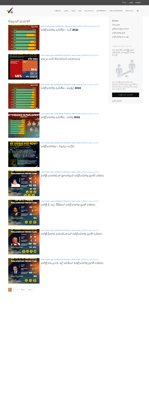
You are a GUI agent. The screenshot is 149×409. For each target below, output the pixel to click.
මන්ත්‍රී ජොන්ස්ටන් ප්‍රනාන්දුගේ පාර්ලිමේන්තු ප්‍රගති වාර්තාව (72, 175)
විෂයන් (73, 11)
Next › (23, 290)
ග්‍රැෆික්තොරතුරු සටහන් (120, 29)
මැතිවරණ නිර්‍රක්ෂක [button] (115, 11)
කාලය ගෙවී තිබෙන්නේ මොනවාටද (60, 59)
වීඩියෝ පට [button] (129, 11)
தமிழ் (131, 2)
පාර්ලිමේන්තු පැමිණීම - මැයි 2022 (59, 29)
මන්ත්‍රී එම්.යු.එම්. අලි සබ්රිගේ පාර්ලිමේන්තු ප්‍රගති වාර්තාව (72, 263)
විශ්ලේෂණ (116, 25)
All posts (115, 21)
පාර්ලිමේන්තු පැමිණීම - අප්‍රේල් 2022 (61, 88)
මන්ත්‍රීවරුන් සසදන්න (125, 95)
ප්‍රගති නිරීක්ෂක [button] (101, 11)
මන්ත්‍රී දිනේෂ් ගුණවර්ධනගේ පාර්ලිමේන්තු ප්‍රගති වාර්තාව (71, 233)
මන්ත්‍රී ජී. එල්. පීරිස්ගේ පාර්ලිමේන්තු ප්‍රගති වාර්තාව (68, 204)
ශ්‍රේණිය (66, 11)
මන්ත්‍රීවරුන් (57, 11)
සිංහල (124, 2)
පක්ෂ (80, 11)
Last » (30, 290)
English (138, 2)
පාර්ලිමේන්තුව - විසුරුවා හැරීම (57, 146)
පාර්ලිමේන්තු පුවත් (118, 33)
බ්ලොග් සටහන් (89, 11)
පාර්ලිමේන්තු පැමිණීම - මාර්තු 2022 (60, 117)
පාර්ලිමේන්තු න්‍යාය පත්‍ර (120, 37)
